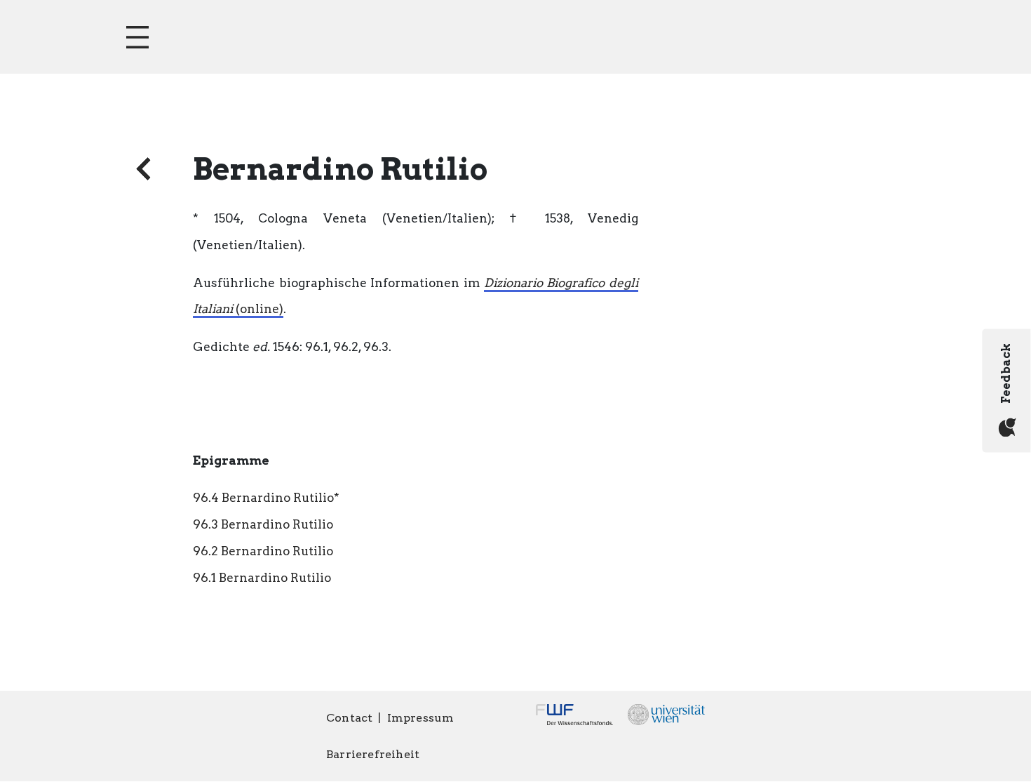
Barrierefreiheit (372, 754)
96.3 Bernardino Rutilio (263, 524)
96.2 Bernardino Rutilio (263, 551)
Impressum (420, 717)
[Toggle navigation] (137, 37)
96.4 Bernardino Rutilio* (266, 498)
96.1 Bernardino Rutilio (262, 578)
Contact (349, 717)
